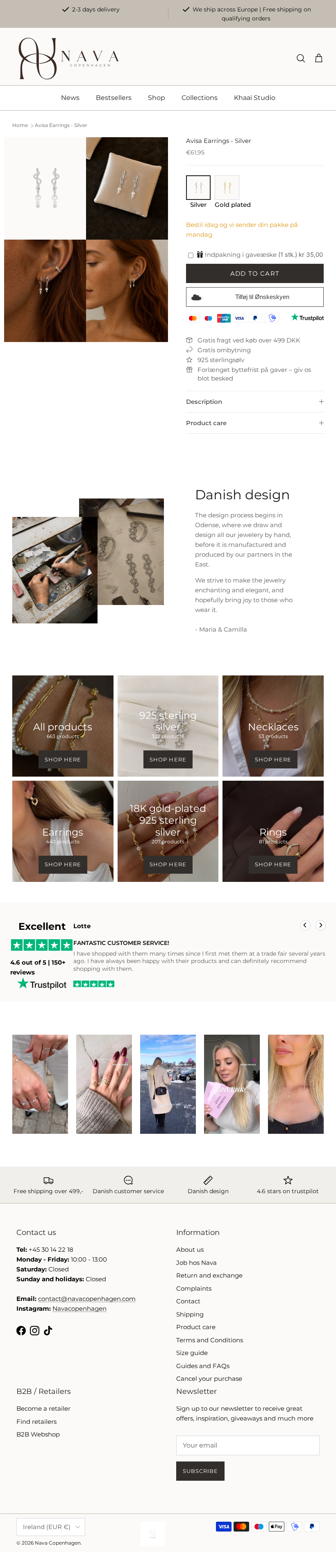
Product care (206, 423)
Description (204, 402)
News (70, 98)
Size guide (192, 1353)
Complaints (193, 1288)
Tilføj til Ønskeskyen (262, 296)
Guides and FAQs (202, 1366)
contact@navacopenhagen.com (87, 1299)
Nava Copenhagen (58, 1543)
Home (20, 125)
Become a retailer (43, 1408)
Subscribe (200, 1471)
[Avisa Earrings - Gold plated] (227, 197)
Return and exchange (209, 1275)
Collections (200, 98)
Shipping (190, 1314)
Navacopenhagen (79, 1308)
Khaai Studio (254, 98)
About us (190, 1249)
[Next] (321, 925)
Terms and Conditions (209, 1340)
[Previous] (305, 925)
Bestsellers (114, 98)
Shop (156, 98)
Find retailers (36, 1421)
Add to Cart (254, 273)
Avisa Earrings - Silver (61, 125)
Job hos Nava (196, 1263)
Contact (188, 1301)
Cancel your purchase (209, 1378)
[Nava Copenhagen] (68, 58)
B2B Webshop (38, 1434)
